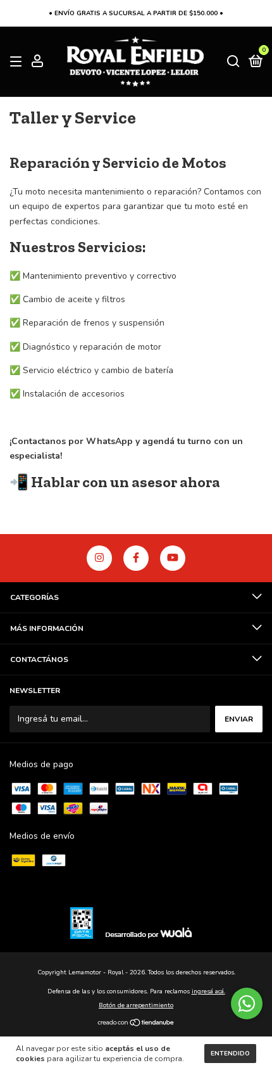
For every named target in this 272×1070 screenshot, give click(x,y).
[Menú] (18, 62)
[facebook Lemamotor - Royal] (136, 558)
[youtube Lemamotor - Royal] (172, 558)
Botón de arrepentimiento (136, 1005)
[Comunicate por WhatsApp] (247, 1003)
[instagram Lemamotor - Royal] (99, 558)
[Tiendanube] (136, 1024)
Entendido (230, 1053)
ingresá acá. (208, 991)
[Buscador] (233, 62)
